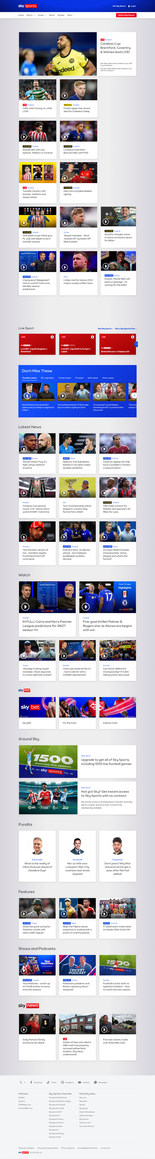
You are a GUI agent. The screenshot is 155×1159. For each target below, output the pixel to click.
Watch (52, 15)
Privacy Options (67, 1148)
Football (108, 39)
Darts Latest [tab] (108, 378)
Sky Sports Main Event (58, 1097)
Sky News (83, 1101)
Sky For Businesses (87, 1112)
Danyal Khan (117, 859)
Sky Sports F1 (54, 1115)
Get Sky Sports (119, 6)
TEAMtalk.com (24, 1104)
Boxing (116, 275)
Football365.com (25, 1108)
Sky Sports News (56, 1126)
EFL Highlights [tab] (47, 378)
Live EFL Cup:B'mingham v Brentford (34, 350)
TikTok (54, 1082)
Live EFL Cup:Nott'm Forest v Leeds (76, 350)
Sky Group (83, 1108)
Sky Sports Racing (56, 1133)
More (69, 15)
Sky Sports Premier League (60, 1101)
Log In (133, 6)
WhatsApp (102, 1082)
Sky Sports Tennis (56, 1119)
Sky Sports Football (57, 1104)
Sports (30, 15)
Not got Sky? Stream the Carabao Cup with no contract (116, 69)
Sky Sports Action (56, 1122)
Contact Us (105, 1148)
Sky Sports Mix (55, 1137)
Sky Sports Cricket (56, 1108)
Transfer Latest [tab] (29, 378)
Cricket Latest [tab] (64, 378)
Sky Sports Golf (55, 1112)
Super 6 (21, 1101)
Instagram (69, 1082)
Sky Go (82, 1104)
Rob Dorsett (37, 859)
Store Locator (85, 1122)
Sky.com (82, 1097)
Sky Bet (61, 15)
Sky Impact (84, 1119)
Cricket (66, 232)
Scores (41, 15)
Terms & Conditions (26, 1148)
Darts (66, 277)
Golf (64, 502)
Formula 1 (26, 546)
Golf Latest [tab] (93, 378)
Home (21, 15)
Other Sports (85, 756)
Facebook (38, 1082)
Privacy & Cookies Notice (47, 1148)
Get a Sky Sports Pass (125, 328)
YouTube (85, 1082)
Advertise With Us (86, 1126)
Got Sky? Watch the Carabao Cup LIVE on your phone (116, 64)
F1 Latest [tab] (79, 378)
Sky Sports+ (54, 1130)
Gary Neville (77, 859)
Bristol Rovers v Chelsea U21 (115, 351)
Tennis (73, 458)
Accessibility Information (88, 1148)
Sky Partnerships (86, 1115)
